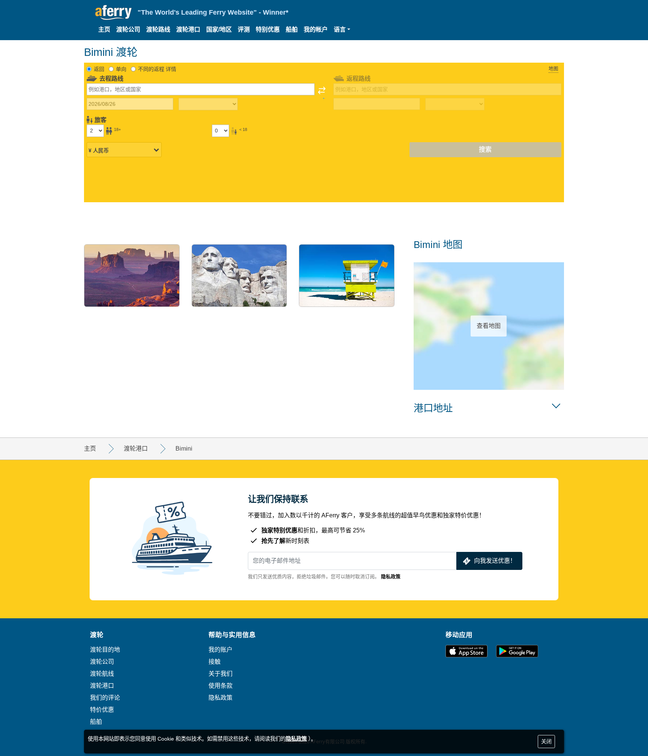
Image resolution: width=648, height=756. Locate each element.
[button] (342, 29)
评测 (244, 29)
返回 (99, 69)
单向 (121, 69)
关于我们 (220, 673)
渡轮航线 (102, 673)
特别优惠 (268, 29)
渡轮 (97, 634)
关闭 (546, 741)
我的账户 (220, 649)
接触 (214, 661)
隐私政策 (390, 576)
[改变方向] (322, 93)
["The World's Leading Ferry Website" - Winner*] (113, 12)
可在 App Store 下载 (467, 651)
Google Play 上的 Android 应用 (517, 651)
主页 (104, 29)
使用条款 (220, 685)
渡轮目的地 (105, 649)
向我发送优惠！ (495, 561)
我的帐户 (316, 29)
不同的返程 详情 (157, 69)
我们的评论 (105, 697)
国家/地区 (219, 29)
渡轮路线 (158, 29)
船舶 (292, 29)
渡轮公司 (128, 29)
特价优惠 (102, 709)
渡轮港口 (188, 29)
